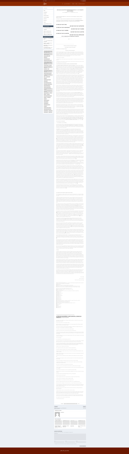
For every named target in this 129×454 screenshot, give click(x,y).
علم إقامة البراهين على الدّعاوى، (47, 87)
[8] (56, 290)
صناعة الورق (45, 78)
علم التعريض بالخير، (46, 101)
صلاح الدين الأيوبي (48, 76)
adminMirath (66, 12)
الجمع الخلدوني (45, 29)
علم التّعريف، (45, 106)
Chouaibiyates (45, 12)
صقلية (44, 76)
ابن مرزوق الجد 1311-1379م (48, 38)
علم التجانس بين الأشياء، (46, 100)
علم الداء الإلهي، (50, 112)
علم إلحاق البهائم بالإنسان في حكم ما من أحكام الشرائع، (48, 91)
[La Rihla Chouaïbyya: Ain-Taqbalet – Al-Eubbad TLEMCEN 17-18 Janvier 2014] (58, 423)
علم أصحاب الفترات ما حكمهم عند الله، (48, 84)
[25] (56, 304)
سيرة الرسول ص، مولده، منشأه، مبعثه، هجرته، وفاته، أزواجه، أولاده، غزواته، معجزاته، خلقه (48, 71)
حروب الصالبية (45, 57)
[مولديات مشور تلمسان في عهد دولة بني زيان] (81, 423)
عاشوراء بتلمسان (72, 425)
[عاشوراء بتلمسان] (74, 423)
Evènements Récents (46, 15)
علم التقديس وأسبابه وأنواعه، (47, 104)
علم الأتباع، (45, 94)
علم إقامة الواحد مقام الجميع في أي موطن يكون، (47, 89)
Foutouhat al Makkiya (46, 17)
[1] (73, 52)
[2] (56, 284)
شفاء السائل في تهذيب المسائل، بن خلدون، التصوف (47, 75)
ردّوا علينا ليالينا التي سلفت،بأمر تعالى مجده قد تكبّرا (47, 67)
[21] (56, 301)
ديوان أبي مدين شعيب (46, 65)
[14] (56, 295)
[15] (56, 296)
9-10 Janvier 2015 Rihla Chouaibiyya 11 (48, 45)
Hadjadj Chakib (45, 45)
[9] (82, 119)
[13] (69, 153)
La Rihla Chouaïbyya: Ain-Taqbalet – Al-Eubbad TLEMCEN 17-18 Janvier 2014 (58, 426)
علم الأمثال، (48, 94)
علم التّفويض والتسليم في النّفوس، (47, 107)
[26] (56, 305)
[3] (56, 285)
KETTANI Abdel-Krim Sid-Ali (47, 47)
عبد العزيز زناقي (45, 81)
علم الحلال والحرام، (46, 110)
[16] (56, 297)
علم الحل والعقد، (50, 110)
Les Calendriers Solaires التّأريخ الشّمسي (48, 41)
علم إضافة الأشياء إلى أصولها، (47, 85)
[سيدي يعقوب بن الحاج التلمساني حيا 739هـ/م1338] (66, 423)
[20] (56, 300)
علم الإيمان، (45, 97)
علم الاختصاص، (48, 97)
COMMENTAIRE (56, 433)
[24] (56, 303)
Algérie (44, 10)
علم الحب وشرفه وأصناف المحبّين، (47, 109)
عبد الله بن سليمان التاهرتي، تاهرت (47, 82)
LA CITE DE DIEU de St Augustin (79, 20)
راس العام (50, 65)
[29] (56, 307)
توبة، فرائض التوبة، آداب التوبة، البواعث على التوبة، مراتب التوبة (48, 54)
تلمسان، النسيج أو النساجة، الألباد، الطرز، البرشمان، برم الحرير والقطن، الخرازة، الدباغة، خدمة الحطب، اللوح (48, 52)
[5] (56, 286)
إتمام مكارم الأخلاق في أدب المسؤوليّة (47, 32)
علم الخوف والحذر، (46, 112)
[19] (56, 299)
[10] (56, 292)
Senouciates (72, 12)
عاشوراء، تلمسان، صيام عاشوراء (47, 79)
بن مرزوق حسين (45, 38)
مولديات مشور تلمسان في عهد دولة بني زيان (81, 426)
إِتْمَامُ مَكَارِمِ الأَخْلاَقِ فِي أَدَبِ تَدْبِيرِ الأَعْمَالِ (48, 34)
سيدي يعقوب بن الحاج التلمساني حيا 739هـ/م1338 (66, 426)
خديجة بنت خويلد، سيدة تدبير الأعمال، (47, 60)
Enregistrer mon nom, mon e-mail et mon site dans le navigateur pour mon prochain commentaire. (66, 443)
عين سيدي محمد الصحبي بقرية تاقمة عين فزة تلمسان (48, 43)
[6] (69, 89)
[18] (56, 298)
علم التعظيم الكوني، (46, 103)
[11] (74, 141)
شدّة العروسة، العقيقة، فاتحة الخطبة (47, 73)
